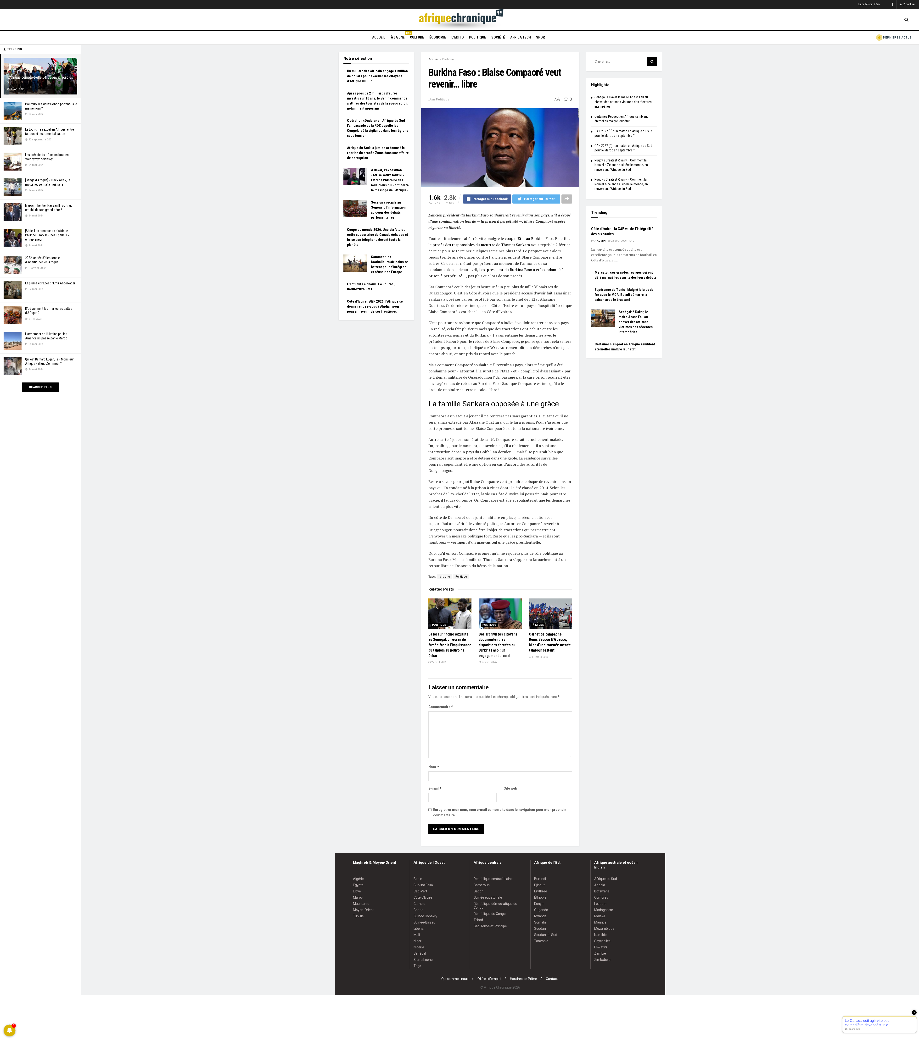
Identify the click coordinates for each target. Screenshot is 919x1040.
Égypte (358, 885)
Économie (437, 37)
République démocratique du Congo (495, 905)
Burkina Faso (423, 885)
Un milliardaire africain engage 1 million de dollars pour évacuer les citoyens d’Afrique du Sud (377, 76)
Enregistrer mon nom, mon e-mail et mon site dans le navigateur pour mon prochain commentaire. (499, 812)
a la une (444, 576)
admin (601, 240)
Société (498, 37)
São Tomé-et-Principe (490, 926)
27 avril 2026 (438, 662)
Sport (541, 37)
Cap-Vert (420, 891)
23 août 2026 (618, 240)
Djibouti (539, 885)
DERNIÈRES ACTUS (897, 37)
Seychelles (602, 941)
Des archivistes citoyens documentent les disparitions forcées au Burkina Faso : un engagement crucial (498, 645)
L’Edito (457, 37)
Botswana (602, 891)
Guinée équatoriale (488, 897)
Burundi (540, 879)
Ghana (418, 910)
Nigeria (419, 947)
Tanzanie (541, 941)
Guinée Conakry (425, 916)
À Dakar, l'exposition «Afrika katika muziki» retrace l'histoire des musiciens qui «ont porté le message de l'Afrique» (390, 180)
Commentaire (441, 706)
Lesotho (600, 904)
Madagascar (603, 910)
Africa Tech (520, 37)
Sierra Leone (423, 960)
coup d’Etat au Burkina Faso (529, 238)
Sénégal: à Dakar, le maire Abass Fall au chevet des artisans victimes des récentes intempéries (623, 101)
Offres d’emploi (489, 979)
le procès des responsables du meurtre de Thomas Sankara (479, 244)
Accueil (379, 37)
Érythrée (540, 891)
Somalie (540, 922)
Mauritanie (361, 904)
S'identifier (908, 4)
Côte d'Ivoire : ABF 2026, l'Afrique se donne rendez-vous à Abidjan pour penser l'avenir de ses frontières (375, 306)
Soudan (540, 928)
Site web (510, 788)
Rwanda (540, 916)
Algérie (358, 879)
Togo (417, 966)
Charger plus (40, 387)
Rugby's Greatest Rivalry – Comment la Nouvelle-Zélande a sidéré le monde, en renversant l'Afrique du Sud (621, 164)
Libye (357, 891)
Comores (601, 897)
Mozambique (604, 928)
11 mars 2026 (539, 656)
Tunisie (358, 916)
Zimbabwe (602, 960)
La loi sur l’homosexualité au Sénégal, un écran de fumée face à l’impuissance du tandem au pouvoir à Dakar (449, 645)
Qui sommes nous (455, 979)
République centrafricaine (493, 879)
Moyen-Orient (363, 910)
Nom (433, 766)
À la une (398, 36)
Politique (477, 37)
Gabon (478, 891)
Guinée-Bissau (424, 922)
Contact (552, 979)
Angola (599, 885)
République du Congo (490, 914)
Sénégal (420, 953)
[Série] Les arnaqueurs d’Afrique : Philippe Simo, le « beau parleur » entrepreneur (47, 235)
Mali (417, 935)
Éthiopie (540, 897)
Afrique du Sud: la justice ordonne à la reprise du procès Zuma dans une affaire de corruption (378, 153)
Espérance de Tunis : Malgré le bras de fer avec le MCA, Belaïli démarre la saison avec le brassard (624, 295)
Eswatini (600, 947)
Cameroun (482, 885)
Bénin (418, 879)
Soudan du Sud (545, 935)
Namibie (600, 935)
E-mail (435, 788)
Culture (417, 37)
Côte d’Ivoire (423, 897)
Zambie (600, 953)
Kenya (539, 904)
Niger (417, 941)
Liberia (419, 928)
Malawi (599, 916)
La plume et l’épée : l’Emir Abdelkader (50, 283)
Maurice (600, 922)
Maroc (358, 897)
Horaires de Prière (523, 979)
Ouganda (541, 910)
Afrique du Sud (605, 879)
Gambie (419, 904)
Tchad (478, 920)
